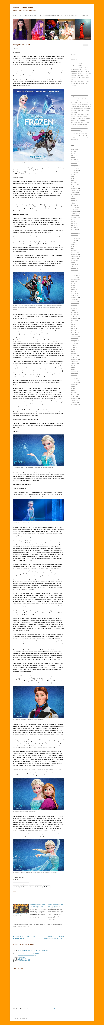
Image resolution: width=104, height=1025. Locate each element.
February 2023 (74, 229)
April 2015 (73, 369)
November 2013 (74, 400)
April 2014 (73, 390)
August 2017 (74, 320)
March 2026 (73, 159)
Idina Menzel (35, 924)
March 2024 (73, 206)
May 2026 (73, 155)
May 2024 (73, 202)
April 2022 (73, 248)
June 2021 (73, 262)
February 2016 (74, 355)
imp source (20, 956)
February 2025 (74, 184)
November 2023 (74, 213)
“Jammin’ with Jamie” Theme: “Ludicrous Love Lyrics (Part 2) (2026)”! (80, 137)
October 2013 (74, 402)
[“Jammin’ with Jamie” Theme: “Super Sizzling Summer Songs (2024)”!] (56, 912)
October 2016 (74, 340)
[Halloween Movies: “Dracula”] (21, 908)
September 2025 (75, 171)
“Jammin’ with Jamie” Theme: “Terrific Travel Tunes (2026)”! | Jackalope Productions (79, 97)
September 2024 (75, 194)
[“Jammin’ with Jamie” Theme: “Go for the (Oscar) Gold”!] (39, 911)
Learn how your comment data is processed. (44, 1008)
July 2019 (73, 283)
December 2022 (74, 233)
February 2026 (74, 161)
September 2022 (75, 239)
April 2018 (73, 311)
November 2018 (74, 299)
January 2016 (74, 357)
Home (14, 15)
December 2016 (74, 336)
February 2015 (74, 373)
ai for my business (22, 958)
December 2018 (74, 297)
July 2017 (73, 322)
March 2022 (73, 250)
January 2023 (74, 231)
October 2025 (74, 169)
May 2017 (73, 326)
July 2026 (73, 151)
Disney (26, 924)
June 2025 (73, 176)
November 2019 (74, 276)
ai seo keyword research (24, 960)
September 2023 (75, 217)
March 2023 (73, 227)
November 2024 (74, 190)
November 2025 (74, 167)
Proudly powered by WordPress (20, 1018)
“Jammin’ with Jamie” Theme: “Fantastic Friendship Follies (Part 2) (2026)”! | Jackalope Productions (80, 116)
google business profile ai (24, 959)
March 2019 (73, 291)
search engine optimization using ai (27, 955)
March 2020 (73, 268)
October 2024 (74, 192)
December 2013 (74, 398)
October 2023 (74, 215)
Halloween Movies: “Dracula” (21, 913)
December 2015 (74, 359)
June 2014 (73, 386)
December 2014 (74, 377)
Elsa (14, 926)
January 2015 (74, 375)
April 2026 (73, 157)
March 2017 (73, 330)
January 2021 (74, 264)
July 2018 (73, 307)
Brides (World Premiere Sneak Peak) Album (51, 15)
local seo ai (20, 961)
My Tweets (73, 54)
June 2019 (73, 285)
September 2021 (75, 260)
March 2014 (73, 392)
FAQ (20, 15)
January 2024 (74, 209)
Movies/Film (42, 924)
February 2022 (74, 252)
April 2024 (73, 204)
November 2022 (74, 235)
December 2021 (74, 254)
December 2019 (74, 274)
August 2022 (74, 241)
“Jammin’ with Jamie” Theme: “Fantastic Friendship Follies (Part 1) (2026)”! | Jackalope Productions (80, 134)
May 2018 (73, 309)
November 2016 (74, 338)
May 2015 (73, 367)
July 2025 (73, 174)
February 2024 (74, 207)
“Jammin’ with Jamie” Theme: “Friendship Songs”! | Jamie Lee (33, 950)
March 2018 (73, 312)
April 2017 (73, 328)
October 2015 (74, 363)
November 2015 (74, 361)
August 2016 (74, 344)
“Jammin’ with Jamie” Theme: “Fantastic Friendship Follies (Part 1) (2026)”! (80, 128)
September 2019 (75, 279)
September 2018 (75, 303)
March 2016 (73, 353)
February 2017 (74, 332)
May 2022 (73, 246)
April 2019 (73, 289)
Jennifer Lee (18, 926)
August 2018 (74, 305)
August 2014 (74, 384)
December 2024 (74, 188)
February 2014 (74, 394)
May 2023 (73, 223)
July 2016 (73, 346)
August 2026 (74, 149)
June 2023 (73, 221)
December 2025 (74, 165)
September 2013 (75, 404)
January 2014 (74, 396)
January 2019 (74, 295)
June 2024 (73, 200)
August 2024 (74, 196)
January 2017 (74, 334)
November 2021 (74, 256)
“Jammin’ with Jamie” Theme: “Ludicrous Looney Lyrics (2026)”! (81, 110)
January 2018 (74, 316)
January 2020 (74, 272)
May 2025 (73, 178)
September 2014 (75, 382)
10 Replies (15, 48)
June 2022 (73, 244)
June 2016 (73, 347)
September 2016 (75, 342)
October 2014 (74, 380)
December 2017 (74, 318)
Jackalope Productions (23, 7)
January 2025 (74, 186)
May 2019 (73, 287)
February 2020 (74, 270)
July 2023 (73, 219)
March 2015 (73, 371)
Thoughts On (49, 924)
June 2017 (73, 324)
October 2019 (74, 277)
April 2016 (73, 351)
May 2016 (73, 349)
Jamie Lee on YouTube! (30, 15)
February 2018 (74, 314)
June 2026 (73, 153)
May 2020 (73, 266)
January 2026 (74, 163)
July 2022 (73, 242)
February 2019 (74, 293)
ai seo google (21, 957)
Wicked (54, 924)
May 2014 (73, 388)
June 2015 (73, 365)
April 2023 (73, 225)
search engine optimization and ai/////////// (28, 954)
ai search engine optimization (25, 963)
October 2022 (74, 237)
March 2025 (73, 182)
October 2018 (74, 301)
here (14, 174)
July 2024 (73, 198)
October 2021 (74, 258)
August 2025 (74, 172)
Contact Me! (84, 15)
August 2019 (74, 281)
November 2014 (74, 379)
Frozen (30, 924)
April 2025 (73, 180)
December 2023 (74, 211)
